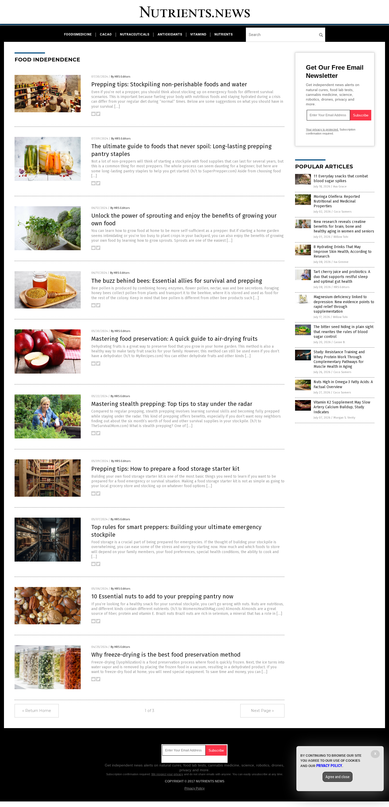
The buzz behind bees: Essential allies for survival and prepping (176, 280)
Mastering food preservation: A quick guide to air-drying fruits (174, 338)
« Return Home (36, 710)
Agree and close (337, 777)
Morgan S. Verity (344, 417)
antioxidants (169, 34)
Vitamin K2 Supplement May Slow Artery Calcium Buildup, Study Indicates (342, 407)
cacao (106, 34)
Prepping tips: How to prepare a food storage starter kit (165, 468)
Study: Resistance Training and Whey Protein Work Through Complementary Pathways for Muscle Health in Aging (339, 359)
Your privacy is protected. (322, 129)
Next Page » (262, 710)
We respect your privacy (167, 774)
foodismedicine (78, 34)
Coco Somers (342, 211)
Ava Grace (340, 186)
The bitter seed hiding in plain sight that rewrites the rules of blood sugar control (343, 332)
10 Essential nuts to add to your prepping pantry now (162, 596)
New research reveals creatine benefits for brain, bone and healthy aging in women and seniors (344, 226)
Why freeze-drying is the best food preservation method (166, 654)
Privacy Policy (194, 788)
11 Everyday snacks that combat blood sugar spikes (341, 178)
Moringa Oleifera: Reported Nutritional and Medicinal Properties (337, 201)
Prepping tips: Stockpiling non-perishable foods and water (169, 84)
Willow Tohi (340, 237)
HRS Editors (341, 287)
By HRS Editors (120, 76)
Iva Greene (341, 262)
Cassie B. (339, 342)
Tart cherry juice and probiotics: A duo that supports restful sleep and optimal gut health (342, 277)
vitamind (198, 34)
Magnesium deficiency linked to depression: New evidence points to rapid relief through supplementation (344, 304)
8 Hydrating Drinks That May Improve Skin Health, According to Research (343, 252)
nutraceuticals (134, 34)
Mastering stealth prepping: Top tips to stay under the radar (171, 403)
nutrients (223, 34)
